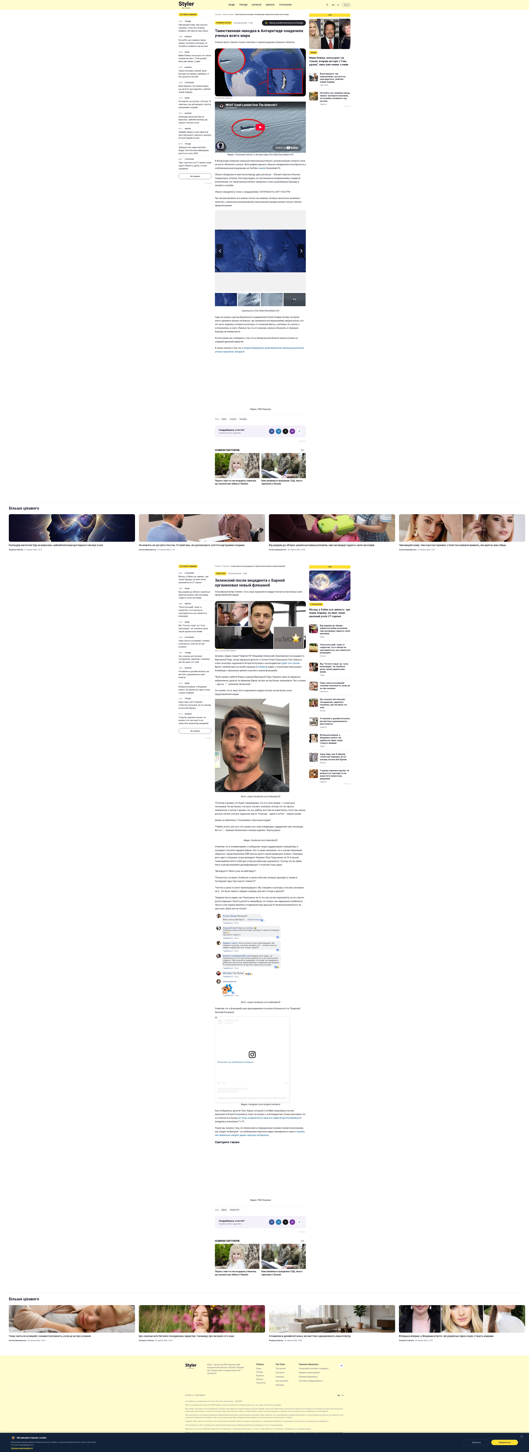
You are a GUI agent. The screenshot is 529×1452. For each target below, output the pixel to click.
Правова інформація (308, 1377)
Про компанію (282, 1381)
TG (278, 431)
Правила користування (309, 1372)
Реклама (280, 1385)
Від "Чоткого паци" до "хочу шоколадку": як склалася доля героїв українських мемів (193, 628)
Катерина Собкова (146, 1340)
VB (292, 431)
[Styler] (186, 5)
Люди (231, 5)
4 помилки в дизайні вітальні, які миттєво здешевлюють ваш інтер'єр (194, 674)
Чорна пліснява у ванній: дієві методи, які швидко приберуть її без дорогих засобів (194, 74)
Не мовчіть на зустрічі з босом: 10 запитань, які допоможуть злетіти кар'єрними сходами (195, 104)
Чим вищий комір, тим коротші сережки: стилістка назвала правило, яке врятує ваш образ (193, 28)
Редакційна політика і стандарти (313, 1368)
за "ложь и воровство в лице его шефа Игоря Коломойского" (270, 1118)
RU (338, 5)
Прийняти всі (505, 1442)
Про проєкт (281, 1368)
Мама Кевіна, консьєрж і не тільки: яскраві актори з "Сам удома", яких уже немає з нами (195, 58)
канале (262, 168)
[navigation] (260, 251)
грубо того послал (290, 663)
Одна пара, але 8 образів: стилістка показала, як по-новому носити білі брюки (195, 705)
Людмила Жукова (16, 550)
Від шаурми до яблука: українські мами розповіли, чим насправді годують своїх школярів (321, 545)
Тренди (243, 5)
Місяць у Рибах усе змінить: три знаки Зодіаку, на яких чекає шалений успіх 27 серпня (193, 579)
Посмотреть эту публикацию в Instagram (235, 1062)
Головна (218, 14)
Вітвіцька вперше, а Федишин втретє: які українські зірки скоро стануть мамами (194, 689)
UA (333, 5)
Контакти (280, 1372)
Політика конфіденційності (311, 1381)
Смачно (270, 5)
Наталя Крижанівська (147, 550)
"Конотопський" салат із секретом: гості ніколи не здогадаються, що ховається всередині (193, 611)
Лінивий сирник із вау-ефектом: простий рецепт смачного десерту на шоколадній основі (195, 135)
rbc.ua (346, 5)
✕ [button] (521, 1436)
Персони (226, 566)
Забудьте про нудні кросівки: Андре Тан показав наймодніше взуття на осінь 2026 (194, 150)
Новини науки (228, 14)
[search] (327, 4)
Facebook (262, 666)
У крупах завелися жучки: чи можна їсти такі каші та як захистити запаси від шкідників (193, 720)
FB (272, 431)
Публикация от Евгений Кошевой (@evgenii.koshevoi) (241, 1098)
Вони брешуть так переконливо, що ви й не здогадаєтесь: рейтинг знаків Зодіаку (195, 89)
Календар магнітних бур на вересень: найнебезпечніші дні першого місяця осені (193, 120)
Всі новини (195, 176)
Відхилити (476, 1442)
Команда (280, 1377)
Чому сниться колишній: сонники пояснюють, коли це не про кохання (194, 643)
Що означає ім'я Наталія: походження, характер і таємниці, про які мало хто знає (194, 659)
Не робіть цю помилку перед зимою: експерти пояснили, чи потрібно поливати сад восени (193, 43)
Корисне (256, 5)
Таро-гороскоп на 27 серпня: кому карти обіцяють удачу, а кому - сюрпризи (195, 165)
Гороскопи (285, 5)
